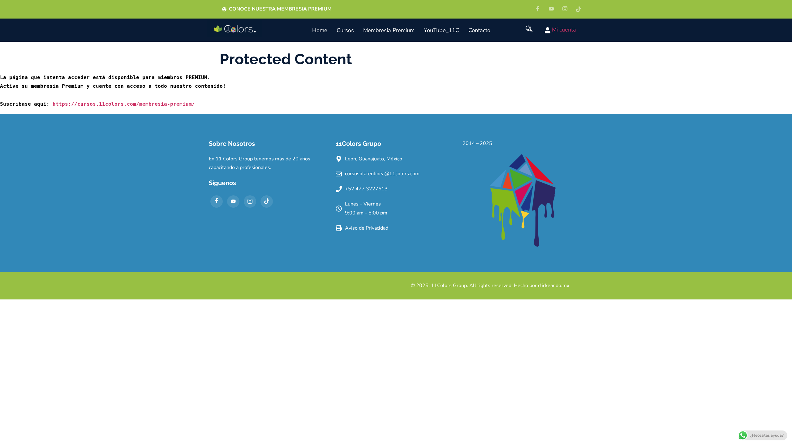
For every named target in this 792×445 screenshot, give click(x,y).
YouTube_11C (441, 30)
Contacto (479, 30)
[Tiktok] (580, 9)
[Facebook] (539, 9)
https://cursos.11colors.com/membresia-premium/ (124, 104)
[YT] (553, 9)
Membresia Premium (389, 30)
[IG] (567, 9)
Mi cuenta (563, 29)
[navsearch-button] (529, 29)
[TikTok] (266, 201)
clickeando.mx (553, 285)
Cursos (345, 30)
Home (319, 30)
